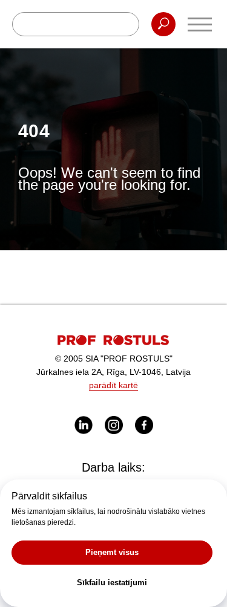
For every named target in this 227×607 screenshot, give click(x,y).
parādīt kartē (113, 385)
